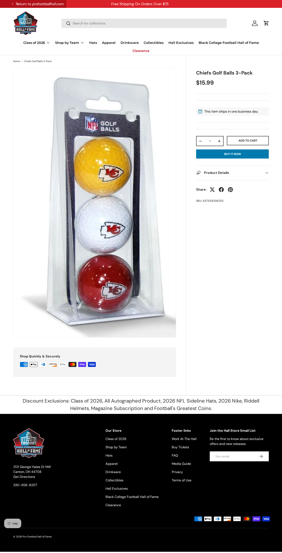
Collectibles (154, 43)
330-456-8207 (25, 485)
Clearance (141, 51)
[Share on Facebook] (221, 189)
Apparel (109, 43)
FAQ (175, 455)
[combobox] (144, 23)
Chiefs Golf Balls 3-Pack (38, 61)
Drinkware (130, 43)
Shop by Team (67, 43)
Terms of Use (181, 480)
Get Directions (24, 477)
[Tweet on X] (212, 189)
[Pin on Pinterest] (230, 189)
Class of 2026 (34, 43)
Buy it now (232, 154)
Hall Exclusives (181, 43)
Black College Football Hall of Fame (229, 43)
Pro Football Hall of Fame (37, 536)
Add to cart (247, 140)
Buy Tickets (180, 447)
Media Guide (181, 464)
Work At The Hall (184, 439)
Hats (93, 43)
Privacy (177, 472)
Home (16, 61)
